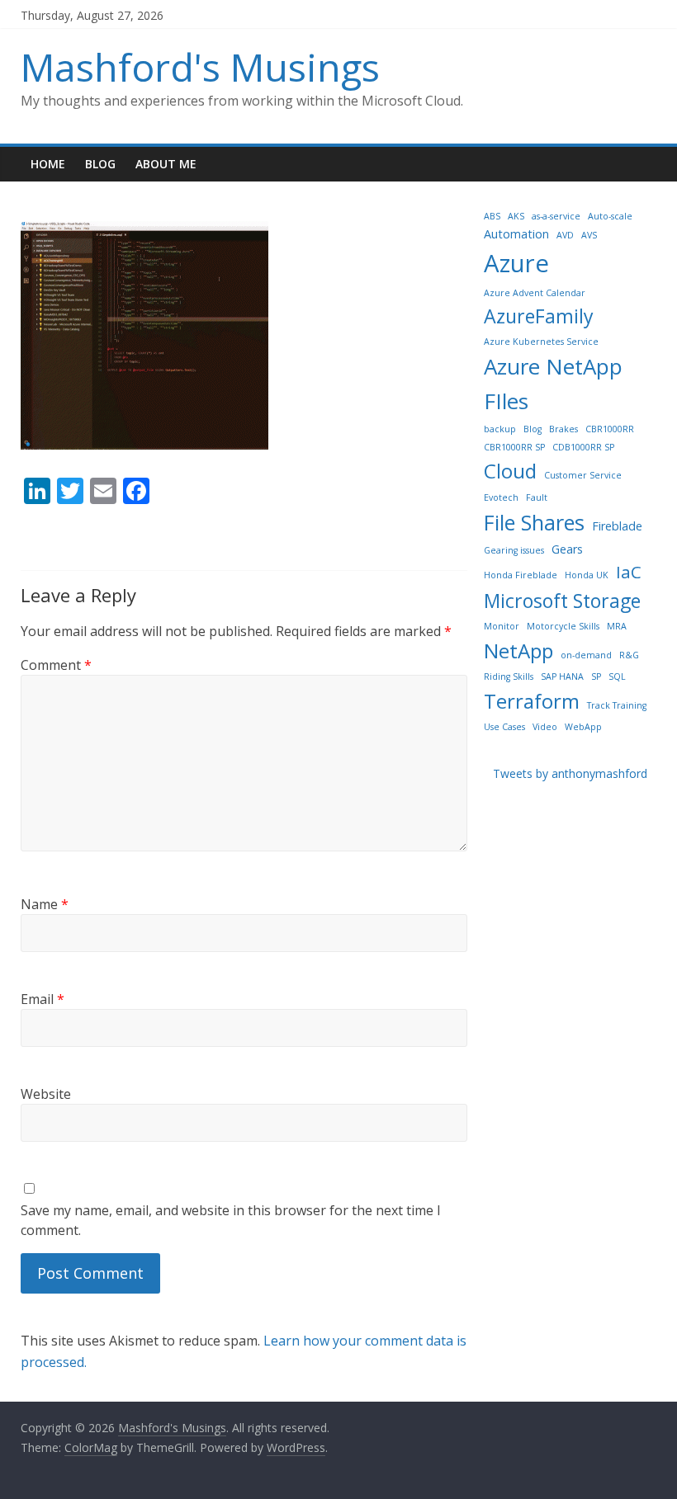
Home (48, 164)
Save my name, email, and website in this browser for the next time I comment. (231, 1220)
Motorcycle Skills (563, 626)
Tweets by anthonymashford (570, 773)
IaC (628, 571)
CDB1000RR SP (583, 447)
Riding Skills (508, 676)
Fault (536, 497)
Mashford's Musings (200, 66)
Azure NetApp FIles (553, 383)
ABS (492, 216)
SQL (617, 676)
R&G (629, 655)
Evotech (501, 497)
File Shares (534, 522)
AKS (516, 216)
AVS (589, 235)
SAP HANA (562, 676)
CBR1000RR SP (514, 447)
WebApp (583, 727)
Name (45, 904)
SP (596, 676)
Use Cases (504, 727)
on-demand (586, 655)
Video (545, 727)
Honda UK (586, 575)
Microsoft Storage (562, 600)
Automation (516, 234)
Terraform (532, 700)
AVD (565, 235)
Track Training (616, 705)
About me (165, 164)
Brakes (563, 429)
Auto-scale (610, 216)
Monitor (501, 626)
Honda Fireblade (520, 575)
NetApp (518, 650)
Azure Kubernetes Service (541, 341)
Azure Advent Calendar (534, 293)
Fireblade (617, 526)
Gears (567, 549)
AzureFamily (539, 316)
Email (42, 999)
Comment (56, 665)
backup (500, 429)
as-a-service (556, 216)
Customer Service (583, 475)
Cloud (510, 470)
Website (46, 1094)
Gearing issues (514, 550)
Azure (516, 263)
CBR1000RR (609, 429)
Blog (100, 164)
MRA (617, 626)
